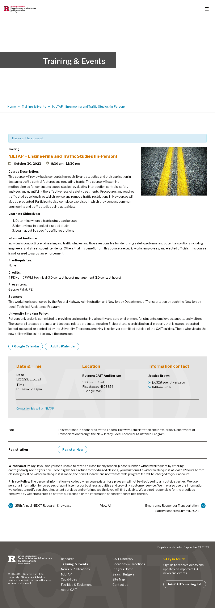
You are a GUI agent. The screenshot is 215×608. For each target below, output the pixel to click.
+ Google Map (92, 391)
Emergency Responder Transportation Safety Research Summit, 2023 (172, 508)
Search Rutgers (124, 574)
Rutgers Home (123, 569)
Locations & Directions (129, 564)
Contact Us (120, 584)
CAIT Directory (123, 559)
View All (105, 505)
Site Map (119, 579)
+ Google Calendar (25, 346)
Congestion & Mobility (29, 408)
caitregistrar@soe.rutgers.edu (29, 470)
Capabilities (69, 579)
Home (11, 106)
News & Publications (75, 569)
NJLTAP (49, 408)
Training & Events (34, 106)
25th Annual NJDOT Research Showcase (43, 505)
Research (67, 559)
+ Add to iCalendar (62, 346)
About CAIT (69, 589)
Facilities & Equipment (76, 584)
